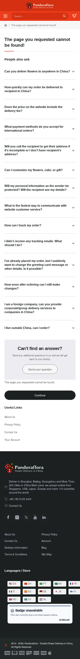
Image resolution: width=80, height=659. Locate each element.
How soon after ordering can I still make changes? (32, 286)
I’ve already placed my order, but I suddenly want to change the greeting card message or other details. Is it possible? (36, 264)
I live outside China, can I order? (27, 328)
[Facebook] (8, 517)
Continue (40, 395)
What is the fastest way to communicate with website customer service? (35, 207)
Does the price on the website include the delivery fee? (33, 108)
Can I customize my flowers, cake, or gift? (33, 170)
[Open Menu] (5, 16)
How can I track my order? (22, 225)
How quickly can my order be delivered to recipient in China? (33, 89)
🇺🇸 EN (12, 583)
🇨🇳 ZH (27, 583)
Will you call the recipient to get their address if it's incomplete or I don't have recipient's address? (37, 150)
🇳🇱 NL (42, 599)
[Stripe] (44, 653)
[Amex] (22, 653)
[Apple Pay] (50, 653)
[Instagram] (17, 517)
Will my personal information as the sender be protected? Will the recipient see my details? (36, 187)
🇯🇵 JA (58, 591)
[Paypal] (36, 653)
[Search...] (64, 16)
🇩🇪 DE (43, 591)
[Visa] (7, 653)
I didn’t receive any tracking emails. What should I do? (33, 243)
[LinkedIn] (44, 517)
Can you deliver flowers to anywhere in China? (37, 71)
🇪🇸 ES (27, 591)
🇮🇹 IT (12, 591)
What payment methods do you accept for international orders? (33, 128)
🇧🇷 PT (42, 583)
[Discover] (29, 653)
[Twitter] (26, 517)
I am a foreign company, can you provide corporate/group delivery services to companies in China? (33, 308)
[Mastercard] (14, 653)
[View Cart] (74, 16)
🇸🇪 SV (27, 599)
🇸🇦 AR (58, 583)
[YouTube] (35, 517)
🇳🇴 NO (12, 599)
